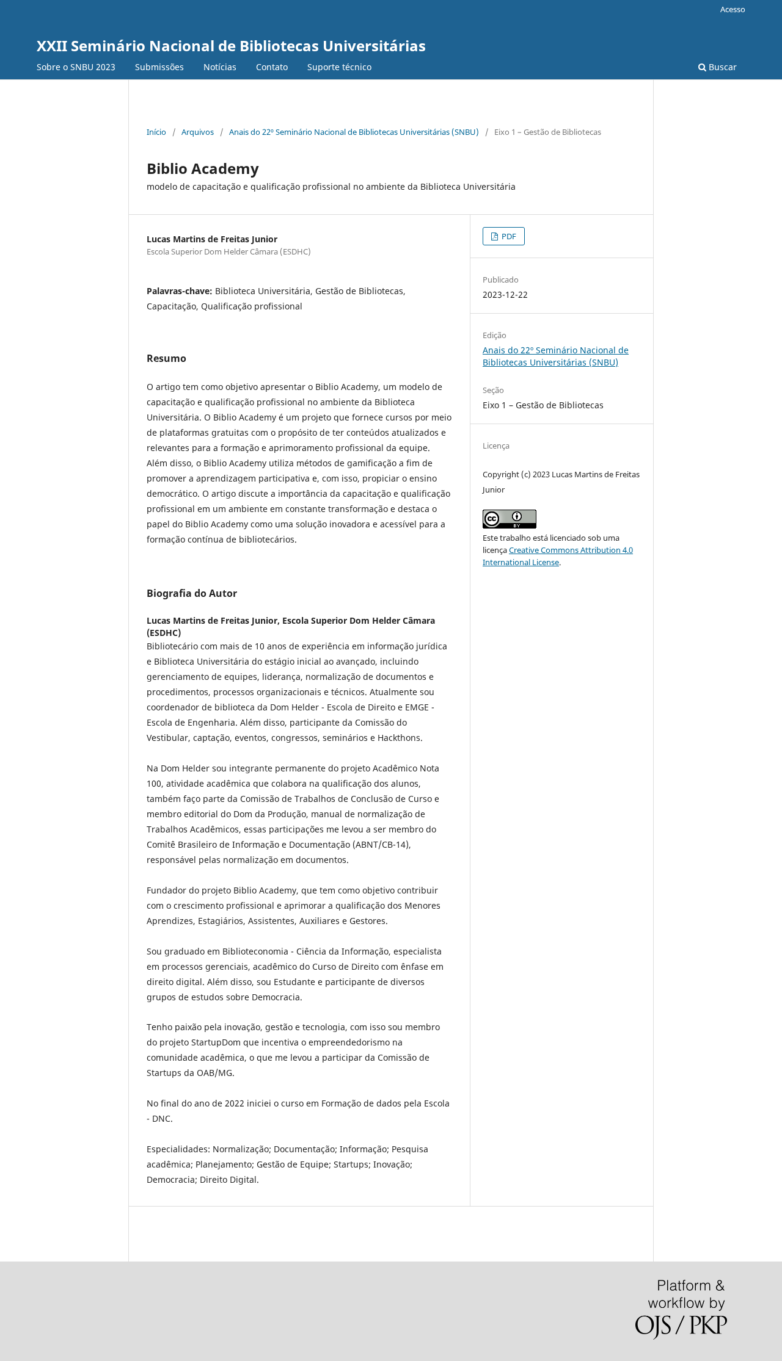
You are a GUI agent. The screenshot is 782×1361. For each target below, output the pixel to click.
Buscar (721, 67)
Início (156, 131)
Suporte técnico (339, 67)
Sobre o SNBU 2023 (76, 67)
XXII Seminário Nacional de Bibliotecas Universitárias (231, 45)
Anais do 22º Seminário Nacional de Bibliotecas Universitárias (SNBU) (354, 131)
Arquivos (197, 131)
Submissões (159, 67)
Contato (272, 67)
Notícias (219, 67)
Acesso (732, 9)
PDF (508, 236)
